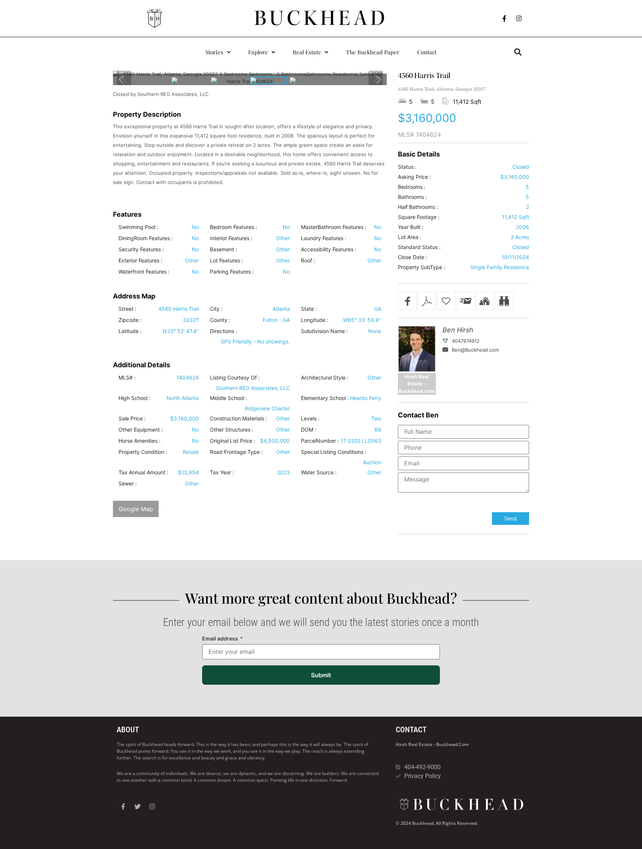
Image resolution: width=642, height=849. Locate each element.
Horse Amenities (138, 440)
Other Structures (230, 429)
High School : (134, 398)
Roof (306, 260)
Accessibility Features (327, 249)
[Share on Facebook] (407, 301)
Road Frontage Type (235, 452)
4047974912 (466, 341)
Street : (127, 308)
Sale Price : (132, 418)
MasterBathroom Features (332, 227)
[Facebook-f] (504, 18)
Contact (427, 52)
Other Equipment (139, 429)
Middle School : (228, 398)
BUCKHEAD (321, 18)
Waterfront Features (142, 271)
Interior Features (229, 238)
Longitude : (314, 320)
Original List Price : (232, 440)
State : (309, 308)
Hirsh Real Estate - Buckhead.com (432, 744)
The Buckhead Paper (372, 52)
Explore (258, 52)
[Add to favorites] (446, 301)
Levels (309, 418)
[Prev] (121, 79)
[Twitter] (137, 806)
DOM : (308, 429)
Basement (222, 249)
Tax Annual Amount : (143, 472)
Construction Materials (237, 418)
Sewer (126, 483)
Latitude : (130, 331)
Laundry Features (322, 238)
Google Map (136, 509)
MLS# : (127, 377)
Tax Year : (222, 472)
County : (220, 320)
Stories (214, 52)
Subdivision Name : (324, 331)
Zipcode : (130, 320)
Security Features (140, 249)
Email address (222, 638)
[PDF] (427, 301)
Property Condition (141, 452)
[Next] (378, 79)
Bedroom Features (232, 227)
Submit (321, 675)
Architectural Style (323, 377)
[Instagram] (519, 18)
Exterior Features (139, 260)
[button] (517, 52)
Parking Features (230, 271)
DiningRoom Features (144, 238)
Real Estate (307, 52)
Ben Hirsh (457, 330)
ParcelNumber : (320, 440)
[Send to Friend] (465, 301)
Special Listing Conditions (332, 452)
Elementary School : (325, 398)
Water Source (317, 472)
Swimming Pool (137, 227)
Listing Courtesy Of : (235, 377)
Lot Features (225, 260)
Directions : (223, 331)
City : (216, 308)
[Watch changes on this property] (504, 301)
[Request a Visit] (485, 301)
